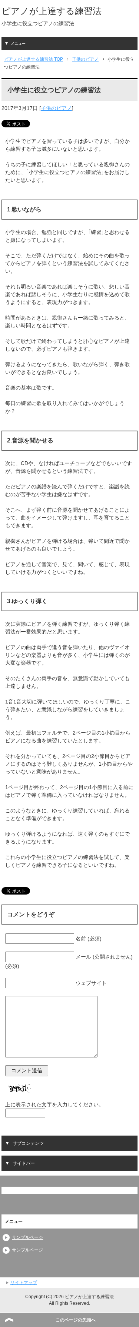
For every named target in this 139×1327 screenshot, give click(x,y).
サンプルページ (27, 1237)
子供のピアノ (56, 108)
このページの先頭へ (76, 1320)
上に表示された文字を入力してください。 (54, 1104)
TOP (33, 59)
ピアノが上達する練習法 (51, 11)
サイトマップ (23, 1282)
